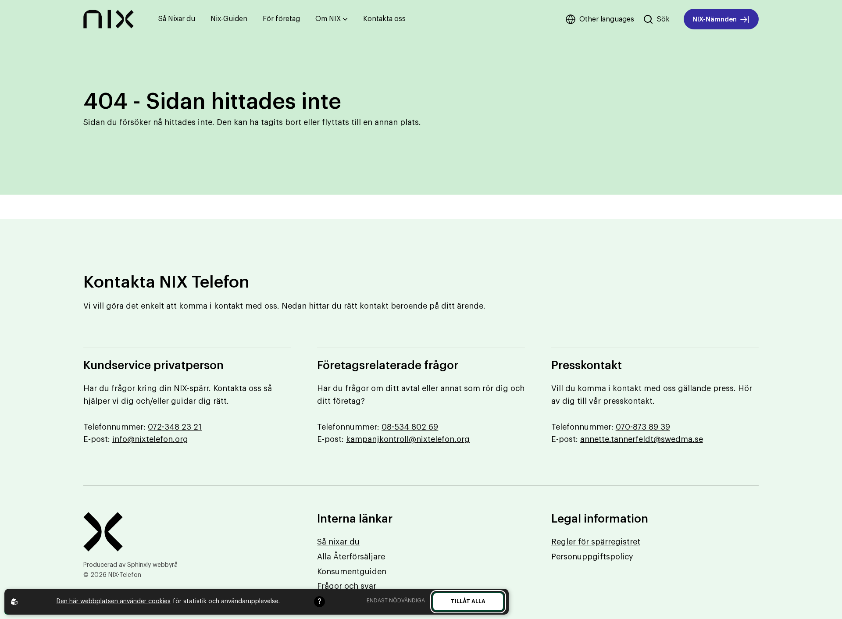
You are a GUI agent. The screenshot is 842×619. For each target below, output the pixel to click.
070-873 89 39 (643, 427)
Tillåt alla (468, 601)
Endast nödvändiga (396, 600)
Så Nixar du (176, 18)
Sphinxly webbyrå (152, 565)
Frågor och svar (346, 586)
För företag (281, 18)
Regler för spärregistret (595, 542)
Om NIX (328, 18)
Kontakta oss (384, 18)
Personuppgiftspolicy (592, 557)
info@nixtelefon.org (150, 439)
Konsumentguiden (351, 572)
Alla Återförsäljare (351, 557)
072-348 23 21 (175, 427)
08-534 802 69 (410, 427)
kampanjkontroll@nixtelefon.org (408, 439)
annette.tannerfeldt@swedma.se (641, 439)
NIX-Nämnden (714, 19)
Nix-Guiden (228, 18)
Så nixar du (338, 542)
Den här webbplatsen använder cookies (114, 601)
